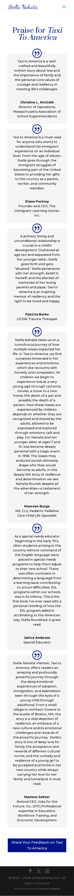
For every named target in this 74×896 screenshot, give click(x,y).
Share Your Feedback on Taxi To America (37, 845)
